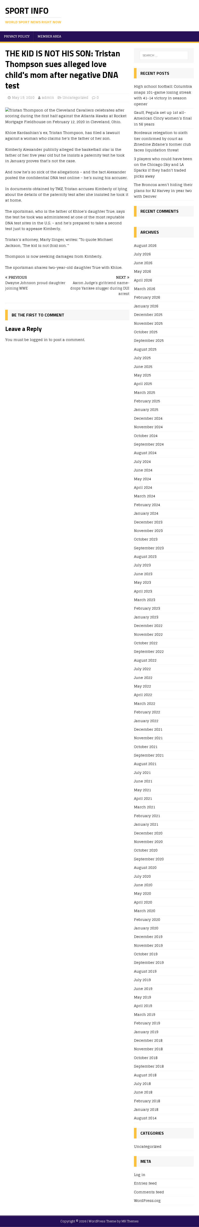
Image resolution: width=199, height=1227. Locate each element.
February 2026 (147, 297)
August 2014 (145, 1118)
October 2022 (146, 643)
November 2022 (148, 634)
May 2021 (142, 790)
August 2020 (145, 867)
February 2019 (147, 1023)
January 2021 (146, 824)
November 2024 (148, 427)
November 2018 (148, 1049)
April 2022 (143, 694)
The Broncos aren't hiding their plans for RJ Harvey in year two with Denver (163, 190)
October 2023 (146, 539)
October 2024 (146, 435)
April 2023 (143, 591)
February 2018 (147, 1101)
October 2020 (146, 850)
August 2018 (145, 1075)
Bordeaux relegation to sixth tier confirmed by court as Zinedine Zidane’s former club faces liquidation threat (162, 141)
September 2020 (149, 859)
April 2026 (143, 280)
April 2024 (143, 487)
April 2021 (143, 798)
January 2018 (146, 1109)
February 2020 (147, 919)
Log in (139, 1175)
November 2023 (148, 530)
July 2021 (142, 772)
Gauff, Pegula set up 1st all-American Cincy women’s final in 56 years (163, 118)
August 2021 (145, 763)
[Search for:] (164, 55)
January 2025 (146, 409)
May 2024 (142, 479)
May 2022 (142, 686)
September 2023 (149, 548)
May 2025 (142, 375)
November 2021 (148, 738)
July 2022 (142, 669)
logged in (39, 339)
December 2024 (148, 418)
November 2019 (148, 945)
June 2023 (143, 574)
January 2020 (146, 928)
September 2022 (149, 651)
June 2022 (143, 677)
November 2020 (148, 841)
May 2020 (142, 893)
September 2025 (149, 340)
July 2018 (142, 1083)
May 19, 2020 (23, 98)
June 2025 (143, 366)
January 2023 (146, 617)
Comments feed (149, 1192)
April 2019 (143, 1005)
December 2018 (148, 1040)
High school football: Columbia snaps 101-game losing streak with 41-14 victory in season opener (163, 95)
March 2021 (144, 807)
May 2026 (142, 271)
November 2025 (148, 323)
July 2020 (142, 876)
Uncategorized (75, 98)
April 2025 (143, 383)
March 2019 (144, 1014)
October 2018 (146, 1057)
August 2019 (145, 971)
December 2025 (148, 314)
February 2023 (147, 608)
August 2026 (145, 246)
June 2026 (143, 263)
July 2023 (142, 565)
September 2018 (149, 1066)
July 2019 (142, 980)
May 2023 (142, 582)
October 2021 (146, 746)
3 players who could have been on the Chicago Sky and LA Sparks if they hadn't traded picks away (163, 167)
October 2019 (146, 954)
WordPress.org (147, 1200)
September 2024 (149, 444)
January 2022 (146, 721)
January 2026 (146, 306)
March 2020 (144, 910)
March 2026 (144, 288)
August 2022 (145, 660)
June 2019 (143, 988)
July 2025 (142, 357)
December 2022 (148, 625)
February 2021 (147, 815)
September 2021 (149, 755)
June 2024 (143, 470)
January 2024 (146, 513)
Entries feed (145, 1183)
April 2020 (143, 902)
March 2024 (144, 496)
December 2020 (148, 833)
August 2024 (145, 452)
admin (48, 98)
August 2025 (145, 349)
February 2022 (147, 712)
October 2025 (146, 332)
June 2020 (143, 885)
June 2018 (143, 1092)
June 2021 (143, 781)
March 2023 (144, 599)
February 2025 (147, 401)
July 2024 (142, 461)
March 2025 (144, 392)
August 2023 (145, 556)
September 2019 (149, 962)
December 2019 (148, 936)
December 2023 (148, 522)
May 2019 (142, 997)
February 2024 (147, 504)
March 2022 (144, 703)
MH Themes (130, 1221)
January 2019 (146, 1032)
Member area (49, 36)
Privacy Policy (17, 36)
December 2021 (148, 729)
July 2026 (142, 254)
